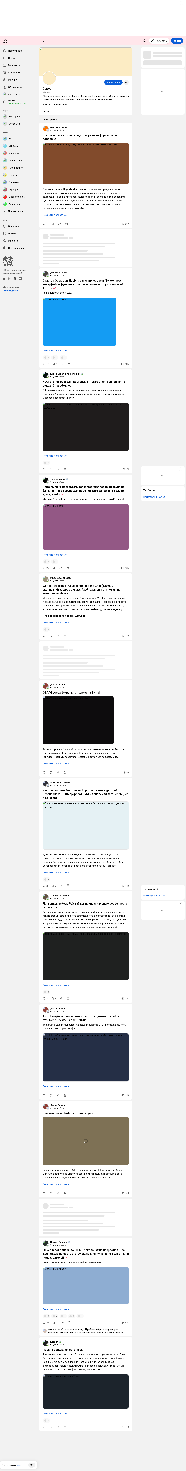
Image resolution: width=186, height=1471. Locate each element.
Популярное (49, 119)
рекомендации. (10, 290)
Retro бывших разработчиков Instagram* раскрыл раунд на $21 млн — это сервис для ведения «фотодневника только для (84, 490)
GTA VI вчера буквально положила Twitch (72, 692)
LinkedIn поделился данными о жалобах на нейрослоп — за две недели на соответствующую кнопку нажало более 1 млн (86, 1253)
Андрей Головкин (59, 895)
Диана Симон (57, 684)
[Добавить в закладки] (53, 224)
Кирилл (54, 1342)
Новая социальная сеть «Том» (64, 1349)
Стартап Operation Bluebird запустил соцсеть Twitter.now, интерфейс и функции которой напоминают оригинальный (83, 284)
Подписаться (113, 82)
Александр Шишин (60, 782)
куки (18, 1465)
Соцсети (54, 130)
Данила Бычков (58, 272)
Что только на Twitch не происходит (68, 1113)
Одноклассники (58, 127)
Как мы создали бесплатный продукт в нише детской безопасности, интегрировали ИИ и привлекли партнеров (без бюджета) (85, 794)
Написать (161, 40)
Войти (177, 40)
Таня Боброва (57, 479)
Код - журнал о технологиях (65, 374)
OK (31, 1465)
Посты (46, 111)
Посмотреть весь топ (154, 497)
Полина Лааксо (58, 1242)
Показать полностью (55, 214)
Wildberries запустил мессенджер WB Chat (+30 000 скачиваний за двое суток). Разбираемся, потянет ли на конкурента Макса (81, 589)
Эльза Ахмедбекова (61, 578)
